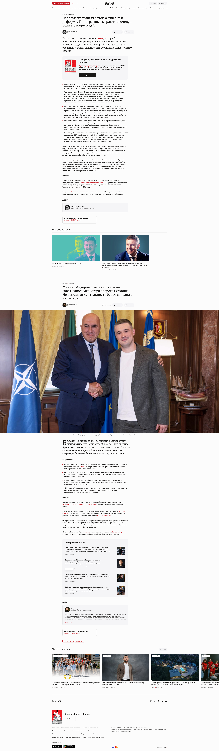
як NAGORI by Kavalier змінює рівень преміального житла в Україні (173, 683)
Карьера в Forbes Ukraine (90, 728)
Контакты (55, 728)
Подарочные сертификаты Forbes (93, 737)
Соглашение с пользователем (70, 728)
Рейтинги (140, 8)
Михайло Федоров (68, 641)
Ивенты (66, 731)
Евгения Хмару (117, 532)
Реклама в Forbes (57, 737)
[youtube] (166, 701)
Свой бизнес (104, 8)
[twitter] (151, 701)
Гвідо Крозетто (79, 641)
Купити (87, 75)
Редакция (84, 734)
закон (99, 38)
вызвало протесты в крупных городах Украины (79, 504)
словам (82, 466)
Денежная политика (66, 263)
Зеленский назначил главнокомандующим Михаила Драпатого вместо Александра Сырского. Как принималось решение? (87, 589)
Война (112, 8)
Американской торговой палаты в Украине (87, 192)
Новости (69, 8)
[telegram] (162, 701)
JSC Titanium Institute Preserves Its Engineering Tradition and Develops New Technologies (76, 683)
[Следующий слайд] (165, 649)
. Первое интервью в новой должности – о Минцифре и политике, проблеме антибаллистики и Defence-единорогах (86, 563)
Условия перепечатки (79, 731)
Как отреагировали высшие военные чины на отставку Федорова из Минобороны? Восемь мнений (87, 549)
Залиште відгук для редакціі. (72, 220)
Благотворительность (73, 737)
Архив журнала (98, 734)
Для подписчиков (58, 8)
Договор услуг (56, 731)
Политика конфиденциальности (62, 734)
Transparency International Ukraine (92, 182)
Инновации (94, 8)
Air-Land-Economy (104, 515)
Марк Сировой (71, 304)
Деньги (85, 8)
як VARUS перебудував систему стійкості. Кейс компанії (123, 683)
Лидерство (131, 8)
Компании (78, 8)
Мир (118, 8)
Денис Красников (72, 31)
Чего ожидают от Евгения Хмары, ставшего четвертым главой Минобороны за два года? (87, 576)
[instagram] (158, 701)
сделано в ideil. (161, 747)
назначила (87, 532)
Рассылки (91, 731)
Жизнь (123, 8)
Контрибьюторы (162, 8)
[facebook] (155, 701)
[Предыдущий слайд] (161, 649)
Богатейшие (149, 8)
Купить (70, 718)
